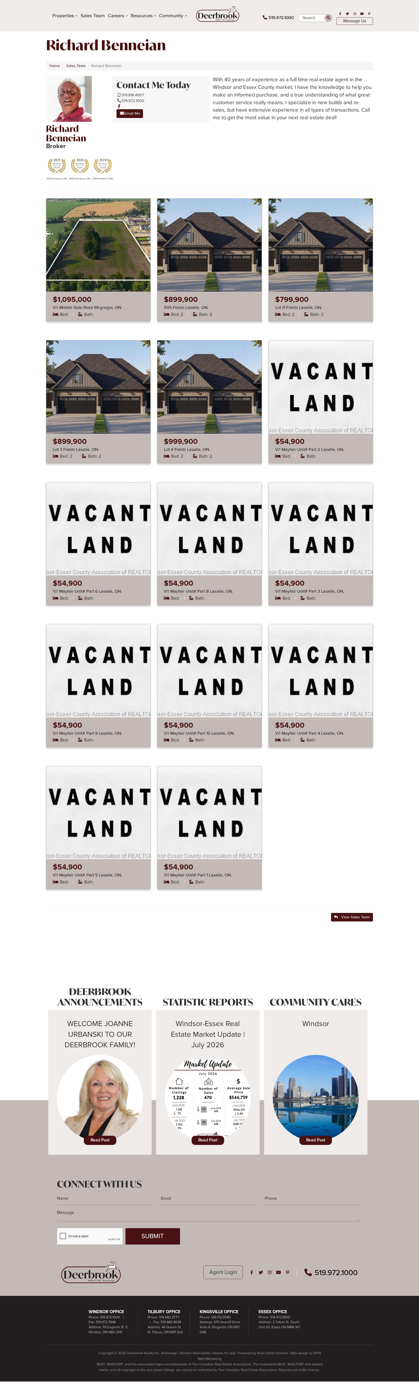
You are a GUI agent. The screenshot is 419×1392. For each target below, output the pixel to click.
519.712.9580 (221, 1317)
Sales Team (93, 15)
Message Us (354, 21)
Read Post (100, 1140)
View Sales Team (354, 917)
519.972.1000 (281, 18)
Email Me (132, 113)
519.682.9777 (169, 1317)
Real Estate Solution (272, 1353)
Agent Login (223, 1272)
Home (54, 65)
